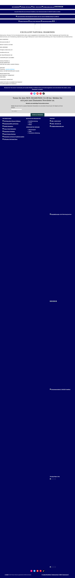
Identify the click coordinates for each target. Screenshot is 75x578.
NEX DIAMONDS (15, 7)
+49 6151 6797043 (9, 69)
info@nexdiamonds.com (48, 7)
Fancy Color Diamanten (35, 21)
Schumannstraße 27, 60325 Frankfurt (60, 389)
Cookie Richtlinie (46, 574)
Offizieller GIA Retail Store (10, 139)
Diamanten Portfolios (9, 131)
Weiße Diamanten (8, 126)
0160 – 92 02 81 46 (56, 123)
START (7, 574)
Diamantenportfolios (47, 21)
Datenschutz (55, 574)
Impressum (65, 574)
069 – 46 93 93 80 (37, 7)
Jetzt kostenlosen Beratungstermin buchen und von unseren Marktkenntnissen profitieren (38, 16)
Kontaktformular (55, 214)
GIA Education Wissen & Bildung (12, 121)
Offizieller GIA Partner (26, 7)
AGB (60, 574)
